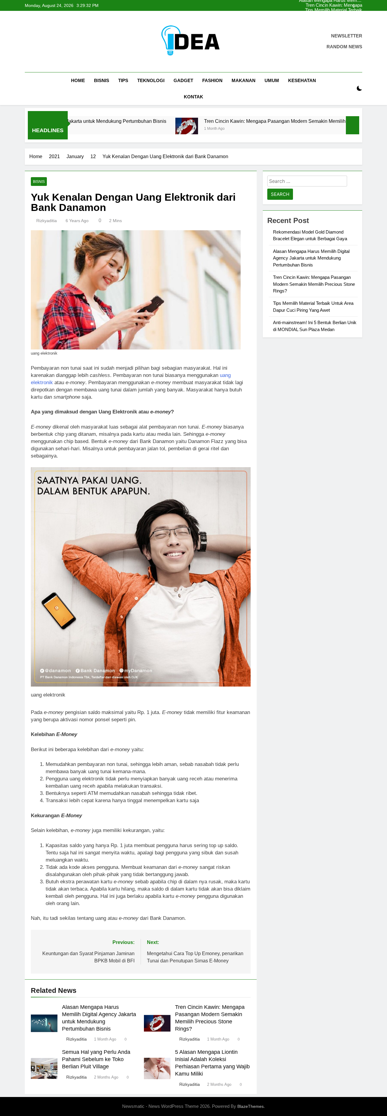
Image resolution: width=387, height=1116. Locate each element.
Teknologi (150, 80)
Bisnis (101, 80)
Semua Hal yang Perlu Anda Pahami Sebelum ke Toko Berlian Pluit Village (96, 1059)
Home (78, 80)
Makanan (243, 80)
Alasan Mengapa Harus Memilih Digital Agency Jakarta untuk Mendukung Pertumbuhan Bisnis (336, 15)
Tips (123, 80)
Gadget (183, 80)
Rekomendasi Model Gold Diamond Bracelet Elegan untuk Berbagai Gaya (336, 10)
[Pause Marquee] (352, 125)
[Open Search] (349, 88)
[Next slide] (357, 5)
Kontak (193, 96)
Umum (272, 80)
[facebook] (28, 41)
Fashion (212, 80)
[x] (43, 41)
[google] (50, 41)
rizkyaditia (46, 220)
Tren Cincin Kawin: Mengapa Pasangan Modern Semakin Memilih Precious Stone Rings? (337, 20)
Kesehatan (302, 80)
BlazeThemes (250, 1106)
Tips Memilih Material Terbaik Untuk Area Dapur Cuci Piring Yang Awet (336, 5)
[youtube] (57, 41)
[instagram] (35, 41)
